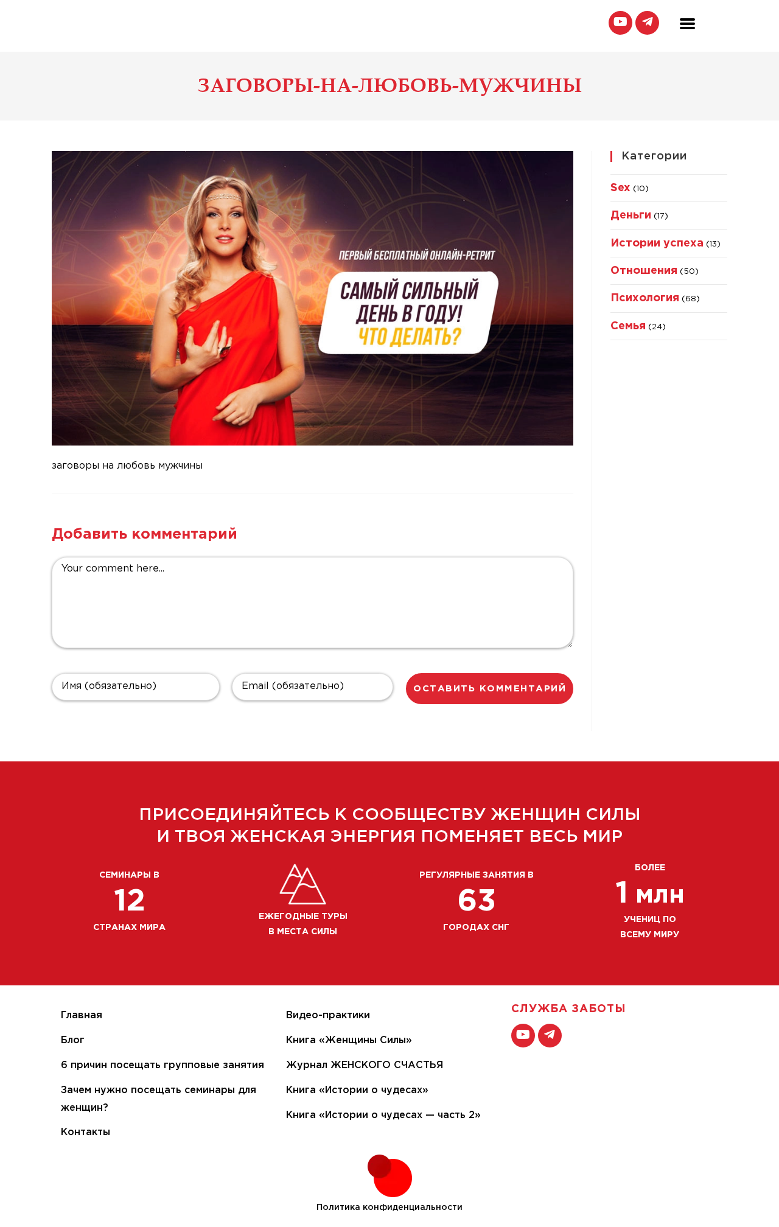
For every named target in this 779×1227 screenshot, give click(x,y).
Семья (628, 326)
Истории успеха (657, 243)
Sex (620, 188)
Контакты (85, 1132)
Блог (73, 1040)
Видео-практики (328, 1015)
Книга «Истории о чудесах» (357, 1090)
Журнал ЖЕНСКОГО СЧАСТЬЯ (364, 1065)
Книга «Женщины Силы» (349, 1040)
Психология (644, 298)
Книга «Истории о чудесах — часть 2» (383, 1115)
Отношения (643, 271)
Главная (81, 1015)
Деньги (630, 215)
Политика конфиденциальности (389, 1207)
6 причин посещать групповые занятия (162, 1065)
